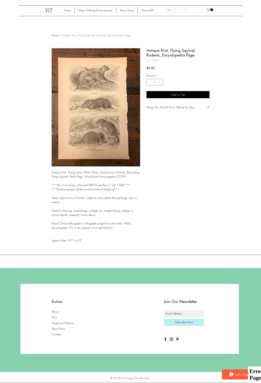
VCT (49, 10)
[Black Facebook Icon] (165, 339)
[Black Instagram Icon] (171, 339)
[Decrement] (149, 82)
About (55, 312)
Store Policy (58, 329)
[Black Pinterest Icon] (177, 339)
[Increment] (160, 82)
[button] (95, 10)
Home (55, 35)
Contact (56, 334)
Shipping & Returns (63, 323)
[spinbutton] (154, 82)
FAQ (54, 317)
